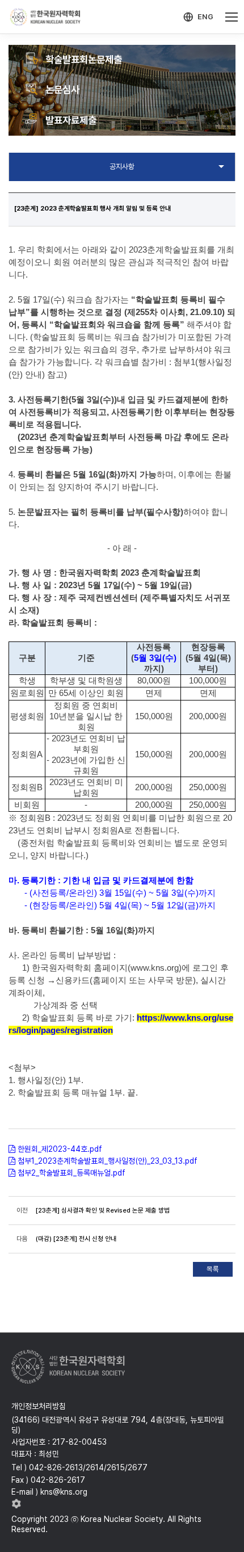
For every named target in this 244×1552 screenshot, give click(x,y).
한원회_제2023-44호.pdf (60, 1148)
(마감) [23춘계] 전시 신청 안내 (76, 1239)
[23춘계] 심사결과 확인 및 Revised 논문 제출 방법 (103, 1210)
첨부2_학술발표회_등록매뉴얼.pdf (71, 1172)
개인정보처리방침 (38, 1406)
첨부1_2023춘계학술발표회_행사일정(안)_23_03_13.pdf (107, 1160)
